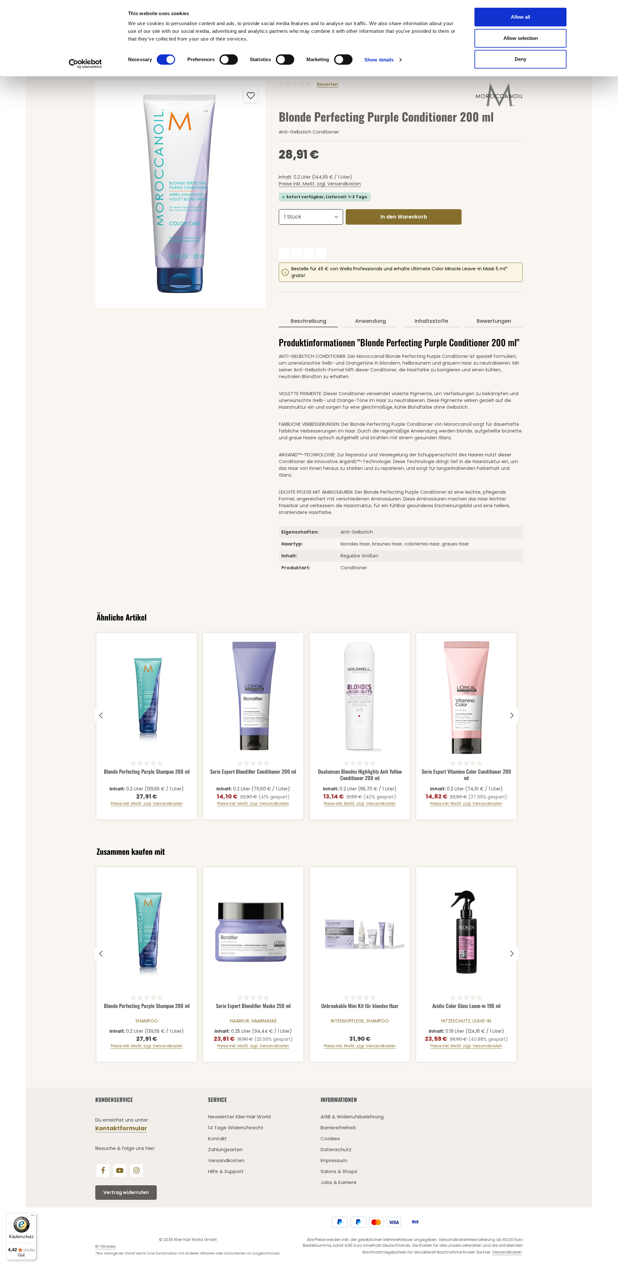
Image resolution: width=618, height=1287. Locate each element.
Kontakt (217, 1138)
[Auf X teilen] (296, 253)
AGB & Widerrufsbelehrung (352, 1116)
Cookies (330, 1138)
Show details (379, 59)
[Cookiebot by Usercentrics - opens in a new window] (85, 64)
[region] (180, 194)
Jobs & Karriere (339, 1182)
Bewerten (327, 84)
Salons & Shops (339, 1171)
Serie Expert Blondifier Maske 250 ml (253, 1006)
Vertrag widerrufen (126, 1192)
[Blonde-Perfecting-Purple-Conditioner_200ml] (180, 194)
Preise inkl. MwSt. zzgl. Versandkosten (320, 184)
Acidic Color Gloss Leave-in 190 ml (466, 1006)
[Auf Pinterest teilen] (309, 253)
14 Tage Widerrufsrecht (236, 1127)
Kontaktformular (121, 1128)
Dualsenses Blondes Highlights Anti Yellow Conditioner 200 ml (360, 774)
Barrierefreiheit (338, 1127)
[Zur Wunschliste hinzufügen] (250, 95)
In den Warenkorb (403, 216)
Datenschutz (336, 1149)
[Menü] (32, 1217)
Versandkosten (226, 1160)
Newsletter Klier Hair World (239, 1116)
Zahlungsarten (225, 1149)
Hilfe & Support (226, 1171)
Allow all (520, 17)
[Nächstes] (511, 715)
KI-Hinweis (105, 1246)
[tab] (308, 321)
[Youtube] (119, 1170)
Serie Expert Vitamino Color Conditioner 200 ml (466, 774)
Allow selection (520, 38)
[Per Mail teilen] (321, 253)
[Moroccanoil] (499, 95)
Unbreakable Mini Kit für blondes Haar (359, 1006)
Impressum (334, 1160)
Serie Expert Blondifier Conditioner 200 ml (253, 771)
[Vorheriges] (101, 715)
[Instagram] (136, 1170)
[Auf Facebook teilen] (284, 253)
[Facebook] (103, 1170)
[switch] (229, 59)
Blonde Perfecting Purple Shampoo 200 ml (147, 771)
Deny (520, 59)
